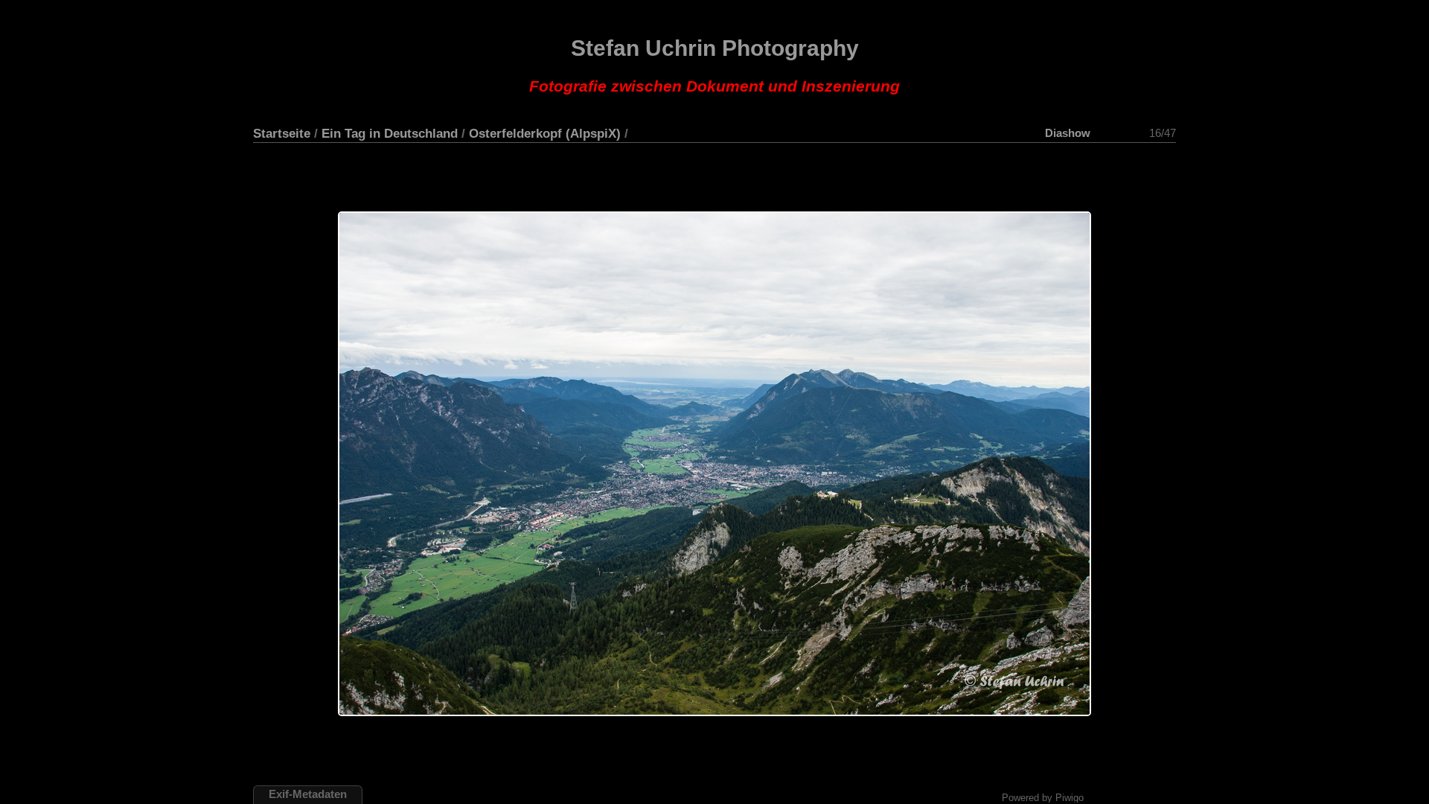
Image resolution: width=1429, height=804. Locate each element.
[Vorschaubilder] (1104, 132)
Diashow (1067, 133)
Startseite (281, 133)
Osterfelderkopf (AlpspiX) (545, 133)
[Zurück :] (1122, 132)
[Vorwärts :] (1140, 132)
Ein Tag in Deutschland (390, 133)
